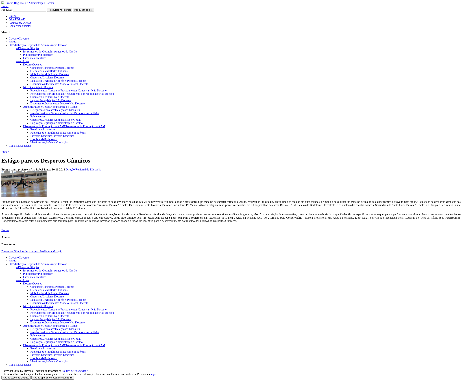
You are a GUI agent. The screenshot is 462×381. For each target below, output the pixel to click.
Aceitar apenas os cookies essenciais (53, 377)
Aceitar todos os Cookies (16, 377)
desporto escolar (34, 251)
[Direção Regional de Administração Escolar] (27, 3)
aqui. (154, 374)
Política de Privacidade (75, 370)
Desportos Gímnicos (13, 251)
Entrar (4, 6)
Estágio (58, 251)
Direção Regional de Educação (83, 169)
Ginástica (48, 251)
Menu (4, 32)
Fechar (5, 230)
